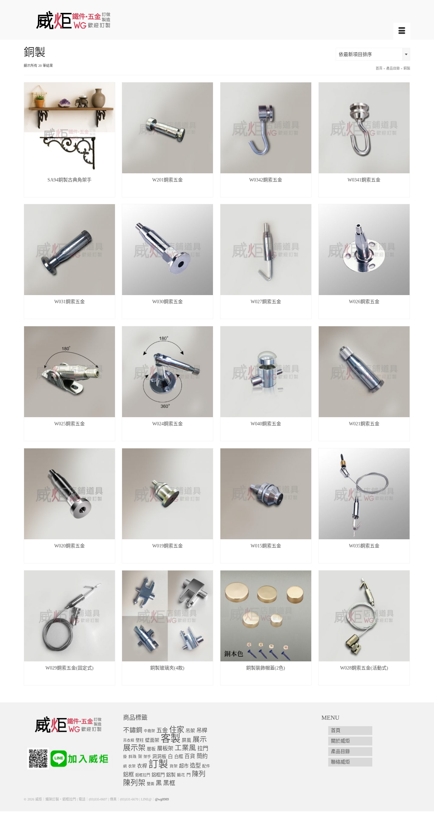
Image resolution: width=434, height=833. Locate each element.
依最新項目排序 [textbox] (355, 54)
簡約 (202, 756)
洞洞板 (159, 756)
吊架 (190, 730)
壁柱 (140, 740)
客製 (170, 738)
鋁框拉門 (142, 775)
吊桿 (201, 730)
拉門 (202, 748)
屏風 (186, 740)
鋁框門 (158, 774)
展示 (200, 739)
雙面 (150, 784)
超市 (184, 766)
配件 (206, 766)
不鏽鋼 (132, 730)
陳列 (198, 774)
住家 (176, 729)
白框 (178, 756)
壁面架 (152, 740)
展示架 (134, 747)
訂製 (158, 764)
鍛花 (181, 775)
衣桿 (142, 766)
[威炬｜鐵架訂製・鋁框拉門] (85, 20)
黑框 (169, 783)
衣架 (132, 766)
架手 (147, 757)
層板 (151, 749)
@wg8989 (162, 799)
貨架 (174, 766)
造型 (195, 765)
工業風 (185, 748)
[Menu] (401, 31)
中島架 (149, 731)
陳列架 (134, 783)
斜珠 (133, 757)
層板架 (165, 748)
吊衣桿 (128, 740)
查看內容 (69, 192)
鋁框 (128, 775)
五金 (162, 730)
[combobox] (373, 54)
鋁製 (171, 774)
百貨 (189, 756)
